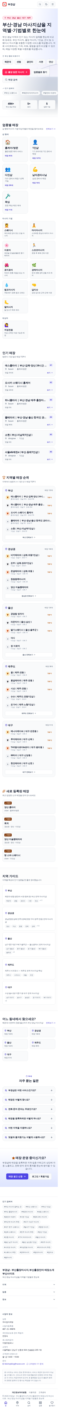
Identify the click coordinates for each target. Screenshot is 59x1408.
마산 (14, 926)
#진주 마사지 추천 (26, 1232)
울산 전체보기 (28, 654)
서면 (41, 61)
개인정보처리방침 (19, 1392)
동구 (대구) (36, 997)
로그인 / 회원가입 (40, 1176)
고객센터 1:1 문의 (36, 1364)
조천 (31, 975)
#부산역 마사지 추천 (11, 1222)
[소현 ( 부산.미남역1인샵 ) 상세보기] (29, 438)
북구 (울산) (42, 949)
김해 (33, 926)
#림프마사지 (38, 1252)
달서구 (19, 997)
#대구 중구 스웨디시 (11, 1227)
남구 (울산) (10, 949)
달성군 (27, 997)
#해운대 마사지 (27, 1212)
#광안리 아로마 (49, 93)
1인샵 (21, 438)
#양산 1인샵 (42, 1232)
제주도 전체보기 (28, 713)
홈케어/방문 (22, 369)
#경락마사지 (24, 1252)
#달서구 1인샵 (29, 1227)
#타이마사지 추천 (43, 1247)
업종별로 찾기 (40, 72)
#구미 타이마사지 (24, 1237)
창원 (20, 926)
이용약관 (32, 1392)
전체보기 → (50, 129)
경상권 (11, 549)
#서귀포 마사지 (10, 1247)
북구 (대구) (47, 997)
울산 (10, 607)
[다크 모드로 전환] (46, 4)
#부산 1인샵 (46, 1207)
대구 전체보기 (28, 772)
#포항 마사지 (9, 1237)
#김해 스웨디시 (10, 1232)
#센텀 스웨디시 (43, 1212)
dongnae (12, 438)
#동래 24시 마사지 (40, 1217)
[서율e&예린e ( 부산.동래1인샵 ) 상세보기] (29, 455)
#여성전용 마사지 (26, 1247)
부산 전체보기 (28, 537)
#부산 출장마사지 (10, 1212)
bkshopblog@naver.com (15, 1364)
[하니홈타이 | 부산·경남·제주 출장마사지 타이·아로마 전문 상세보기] (29, 403)
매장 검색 (12, 79)
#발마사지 (8, 1257)
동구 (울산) (31, 949)
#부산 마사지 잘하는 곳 (12, 1207)
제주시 (8, 975)
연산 (51, 61)
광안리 (30, 61)
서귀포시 (17, 975)
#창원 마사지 (43, 1227)
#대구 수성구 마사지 (31, 1222)
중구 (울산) (21, 949)
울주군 (8, 952)
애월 (25, 975)
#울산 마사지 (40, 1237)
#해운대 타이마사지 (30, 93)
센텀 (19, 61)
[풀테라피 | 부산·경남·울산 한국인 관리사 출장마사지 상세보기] (29, 420)
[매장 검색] (40, 4)
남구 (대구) (10, 997)
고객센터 (42, 1392)
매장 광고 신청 (16, 1176)
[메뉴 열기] (52, 4)
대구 (10, 725)
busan (10, 369)
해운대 (8, 61)
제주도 (11, 666)
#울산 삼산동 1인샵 (29, 1242)
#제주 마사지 (46, 1242)
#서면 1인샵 (24, 1217)
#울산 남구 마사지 (11, 1242)
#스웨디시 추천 (10, 1252)
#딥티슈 (50, 1252)
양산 (7, 926)
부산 (10, 490)
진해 (26, 926)
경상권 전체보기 (28, 596)
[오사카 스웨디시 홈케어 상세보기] (29, 386)
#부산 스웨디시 (10, 93)
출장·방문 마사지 (16, 72)
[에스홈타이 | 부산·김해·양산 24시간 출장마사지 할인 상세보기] (29, 368)
